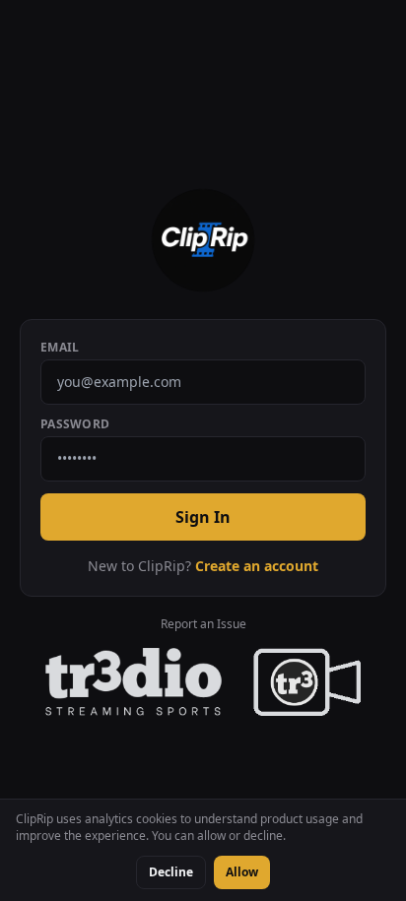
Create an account (256, 565)
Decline (171, 872)
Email (60, 347)
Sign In (203, 517)
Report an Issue (203, 624)
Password (74, 424)
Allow (242, 872)
